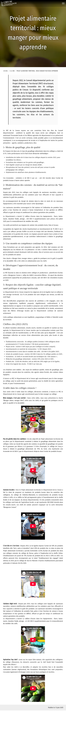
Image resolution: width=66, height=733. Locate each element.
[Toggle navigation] (63, 3)
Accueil (5, 71)
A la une (12, 71)
